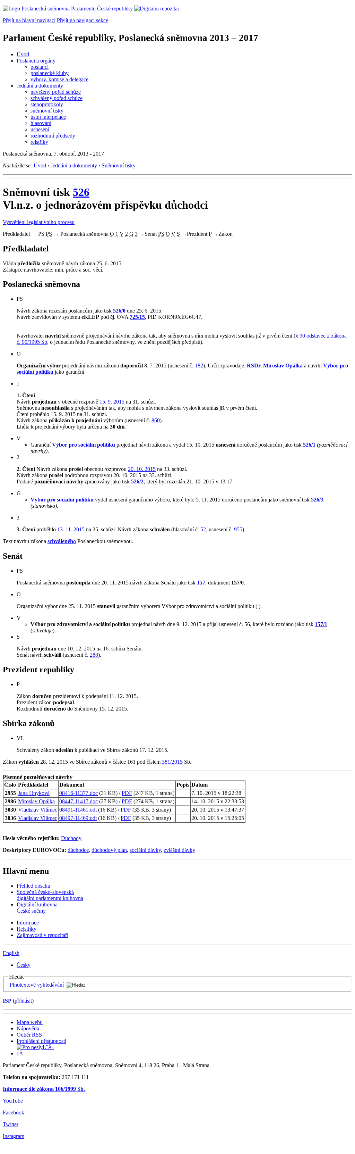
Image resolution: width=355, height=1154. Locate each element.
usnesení (40, 129)
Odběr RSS (29, 1035)
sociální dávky (145, 850)
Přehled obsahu (33, 886)
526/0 (119, 311)
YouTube (13, 1101)
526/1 (309, 445)
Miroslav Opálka (36, 801)
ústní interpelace (48, 117)
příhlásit (23, 1001)
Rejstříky (26, 929)
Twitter (10, 1124)
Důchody (71, 838)
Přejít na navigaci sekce (82, 20)
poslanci (40, 67)
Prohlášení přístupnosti (41, 1041)
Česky (24, 965)
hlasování (41, 123)
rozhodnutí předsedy (53, 136)
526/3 (317, 500)
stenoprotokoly (47, 104)
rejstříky (39, 142)
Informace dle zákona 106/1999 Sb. (44, 1089)
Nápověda (28, 1028)
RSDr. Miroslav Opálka (275, 365)
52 (203, 529)
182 (199, 365)
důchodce (78, 850)
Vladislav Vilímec (37, 810)
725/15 (137, 317)
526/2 (137, 481)
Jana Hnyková (34, 793)
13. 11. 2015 (71, 529)
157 (201, 583)
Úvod (23, 54)
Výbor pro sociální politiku (83, 445)
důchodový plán (109, 850)
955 (238, 529)
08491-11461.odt (78, 810)
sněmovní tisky (47, 111)
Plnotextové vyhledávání (37, 985)
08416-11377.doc (78, 793)
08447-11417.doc (78, 801)
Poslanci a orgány (36, 61)
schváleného (61, 541)
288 (94, 655)
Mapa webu (30, 1022)
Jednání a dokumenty (40, 86)
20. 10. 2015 (142, 469)
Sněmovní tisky (119, 165)
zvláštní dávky (179, 850)
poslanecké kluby (50, 73)
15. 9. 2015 (111, 402)
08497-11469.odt (78, 818)
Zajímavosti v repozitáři (42, 935)
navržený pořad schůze (56, 92)
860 (155, 420)
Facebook (13, 1112)
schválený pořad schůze (57, 98)
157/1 (321, 624)
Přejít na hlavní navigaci (29, 20)
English (11, 953)
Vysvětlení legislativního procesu (39, 222)
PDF (127, 793)
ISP (7, 1001)
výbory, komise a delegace (59, 79)
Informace (28, 922)
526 (81, 192)
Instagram (13, 1136)
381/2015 (172, 762)
